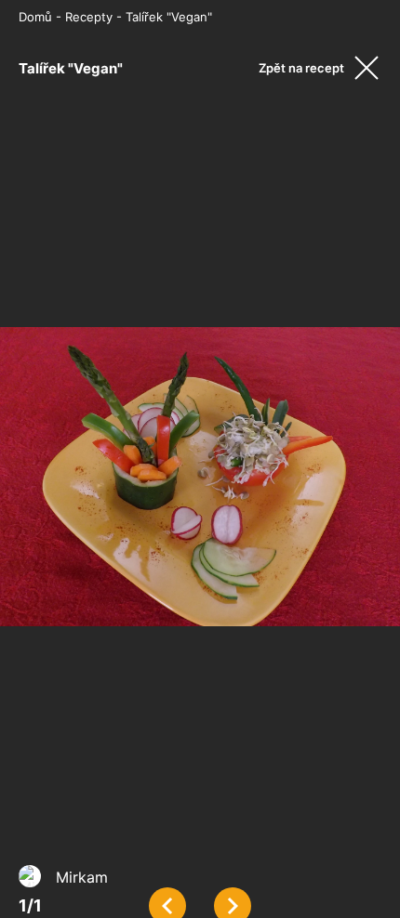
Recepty (89, 16)
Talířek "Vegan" (169, 16)
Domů (35, 16)
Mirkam (82, 877)
